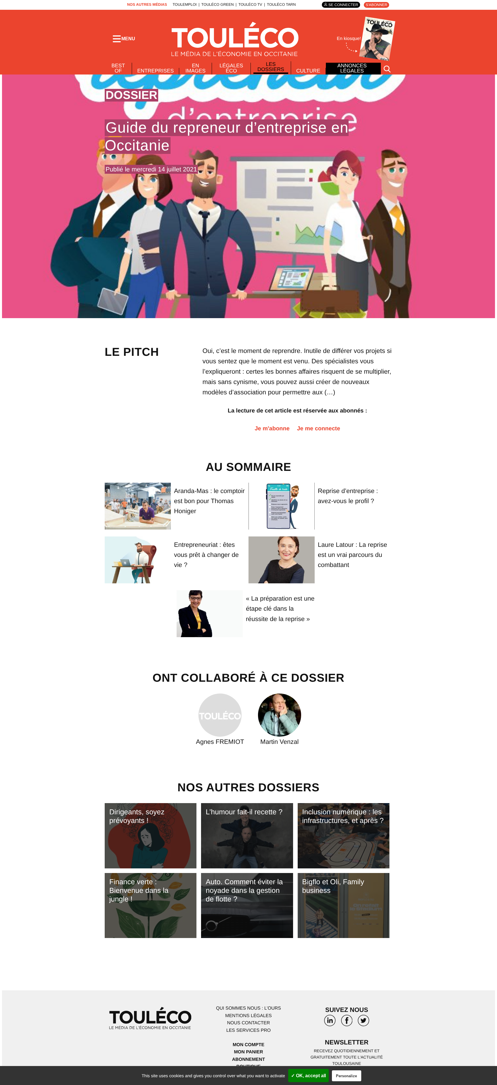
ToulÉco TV (250, 4)
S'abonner (376, 5)
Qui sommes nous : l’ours (248, 1008)
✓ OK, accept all (308, 1075)
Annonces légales (352, 68)
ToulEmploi (185, 4)
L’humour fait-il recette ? (244, 812)
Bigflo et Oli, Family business (333, 886)
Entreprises (155, 71)
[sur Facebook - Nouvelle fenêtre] (346, 1022)
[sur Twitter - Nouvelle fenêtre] (363, 1022)
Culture (308, 71)
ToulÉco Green (217, 4)
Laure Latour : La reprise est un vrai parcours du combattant (352, 554)
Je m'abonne (272, 428)
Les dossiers (270, 66)
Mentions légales (248, 1015)
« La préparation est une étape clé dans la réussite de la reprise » (280, 608)
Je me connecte (318, 428)
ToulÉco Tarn (281, 4)
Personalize (346, 1076)
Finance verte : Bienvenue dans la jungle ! (139, 890)
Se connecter (343, 5)
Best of (118, 68)
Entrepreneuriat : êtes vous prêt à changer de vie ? (206, 554)
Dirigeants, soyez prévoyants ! (137, 816)
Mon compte (248, 1044)
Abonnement (248, 1059)
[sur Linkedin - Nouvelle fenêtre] (330, 1022)
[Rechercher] (387, 69)
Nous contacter (248, 1023)
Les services (248, 1030)
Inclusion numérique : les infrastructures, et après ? (343, 816)
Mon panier (248, 1052)
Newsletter (347, 1042)
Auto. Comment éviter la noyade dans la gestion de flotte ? (244, 890)
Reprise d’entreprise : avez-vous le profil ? (348, 496)
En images (196, 68)
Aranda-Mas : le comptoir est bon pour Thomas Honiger (209, 501)
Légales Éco (231, 68)
